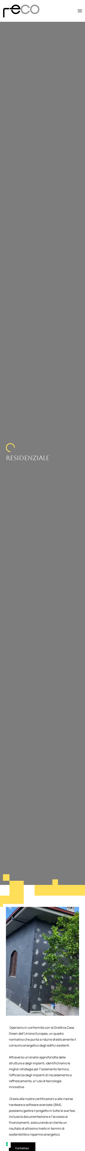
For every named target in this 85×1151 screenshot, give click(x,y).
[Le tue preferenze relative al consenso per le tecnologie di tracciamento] (7, 1144)
